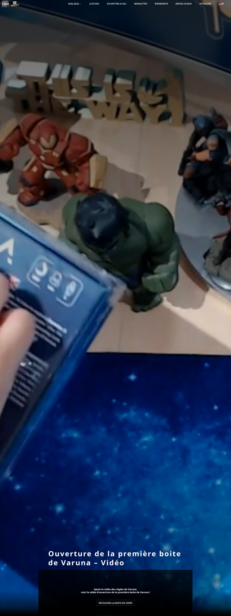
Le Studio (94, 4)
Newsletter (140, 4)
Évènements (161, 4)
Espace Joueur (184, 4)
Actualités (205, 4)
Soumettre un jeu (116, 4)
